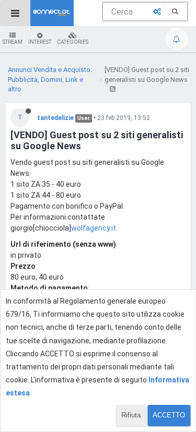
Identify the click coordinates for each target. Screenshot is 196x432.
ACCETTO (169, 415)
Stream (12, 42)
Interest (39, 42)
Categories (72, 42)
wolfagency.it (93, 228)
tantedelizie (55, 118)
